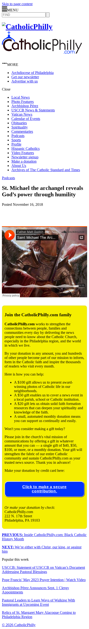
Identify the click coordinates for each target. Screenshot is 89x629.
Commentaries (22, 131)
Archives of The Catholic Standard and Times (45, 170)
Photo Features (22, 102)
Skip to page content (17, 4)
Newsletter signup (24, 157)
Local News (20, 97)
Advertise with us (24, 81)
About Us (18, 166)
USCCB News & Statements (33, 110)
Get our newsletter (25, 77)
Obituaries (19, 123)
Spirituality (19, 127)
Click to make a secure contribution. (44, 489)
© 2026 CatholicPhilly (19, 625)
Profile (16, 144)
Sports (16, 140)
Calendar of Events (25, 119)
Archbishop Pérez (24, 106)
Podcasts (17, 136)
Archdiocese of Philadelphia (32, 73)
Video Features (22, 153)
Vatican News (21, 114)
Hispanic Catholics (25, 149)
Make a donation (24, 161)
